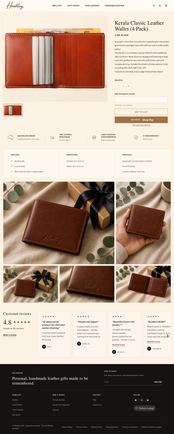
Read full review (118, 345)
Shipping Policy (112, 427)
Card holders (17, 405)
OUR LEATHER (92, 5)
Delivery (56, 410)
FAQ (94, 400)
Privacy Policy (81, 427)
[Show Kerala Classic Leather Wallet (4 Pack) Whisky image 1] (13, 110)
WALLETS (57, 5)
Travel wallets (17, 410)
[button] (154, 5)
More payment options (141, 125)
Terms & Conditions (130, 427)
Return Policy (67, 427)
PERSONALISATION (114, 5)
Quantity (119, 80)
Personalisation (59, 400)
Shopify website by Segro (152, 427)
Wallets (15, 400)
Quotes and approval (61, 405)
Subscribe (158, 382)
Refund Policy (96, 427)
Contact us (97, 405)
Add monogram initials (125, 94)
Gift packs (16, 415)
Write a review (9, 335)
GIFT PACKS (73, 5)
